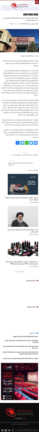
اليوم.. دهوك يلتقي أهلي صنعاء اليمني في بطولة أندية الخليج (20, 162)
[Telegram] (2, 430)
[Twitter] (9, 430)
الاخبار (30, 14)
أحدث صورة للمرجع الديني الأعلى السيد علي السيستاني (22, 231)
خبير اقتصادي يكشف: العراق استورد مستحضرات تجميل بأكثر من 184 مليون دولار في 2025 (21, 263)
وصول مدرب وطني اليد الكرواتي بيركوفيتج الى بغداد (24, 153)
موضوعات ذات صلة (33, 170)
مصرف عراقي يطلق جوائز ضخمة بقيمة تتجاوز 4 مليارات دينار (21, 199)
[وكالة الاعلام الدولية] (19, 2)
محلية (25, 14)
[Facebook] (12, 430)
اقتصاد (35, 14)
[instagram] (5, 430)
